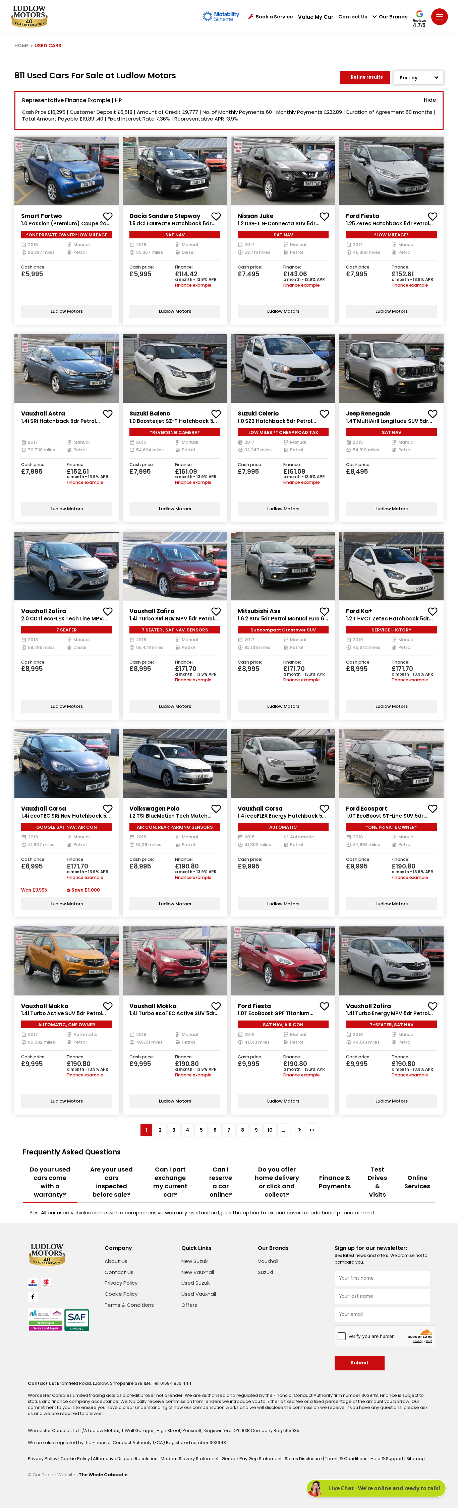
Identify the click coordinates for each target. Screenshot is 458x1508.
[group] (66, 171)
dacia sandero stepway (165, 216)
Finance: (184, 267)
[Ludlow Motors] (29, 16)
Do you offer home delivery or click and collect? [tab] (277, 1182)
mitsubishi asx (259, 611)
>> (311, 1130)
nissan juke (255, 216)
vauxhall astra (43, 413)
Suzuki (265, 1272)
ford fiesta (362, 216)
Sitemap (415, 1458)
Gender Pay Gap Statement (252, 1458)
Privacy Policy (121, 1282)
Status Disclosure (304, 1458)
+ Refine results (365, 77)
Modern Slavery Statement (190, 1458)
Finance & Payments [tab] (335, 1182)
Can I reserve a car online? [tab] (220, 1182)
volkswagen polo (154, 809)
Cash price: (33, 267)
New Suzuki (195, 1261)
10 (270, 1130)
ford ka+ (359, 611)
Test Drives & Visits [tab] (377, 1182)
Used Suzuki (196, 1282)
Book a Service (274, 16)
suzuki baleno (149, 413)
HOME (21, 45)
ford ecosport (366, 809)
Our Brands (393, 16)
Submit (359, 1363)
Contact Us (352, 16)
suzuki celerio (258, 413)
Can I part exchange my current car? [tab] (170, 1182)
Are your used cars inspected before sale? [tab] (111, 1182)
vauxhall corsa (43, 809)
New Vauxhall (197, 1272)
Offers (189, 1304)
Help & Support (387, 1458)
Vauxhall (268, 1261)
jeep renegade (368, 413)
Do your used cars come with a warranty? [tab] (50, 1182)
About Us (116, 1261)
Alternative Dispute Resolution (126, 1458)
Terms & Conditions (129, 1304)
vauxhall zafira (43, 611)
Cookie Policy (121, 1293)
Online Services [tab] (417, 1182)
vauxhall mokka (44, 1006)
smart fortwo (41, 216)
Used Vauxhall (198, 1293)
